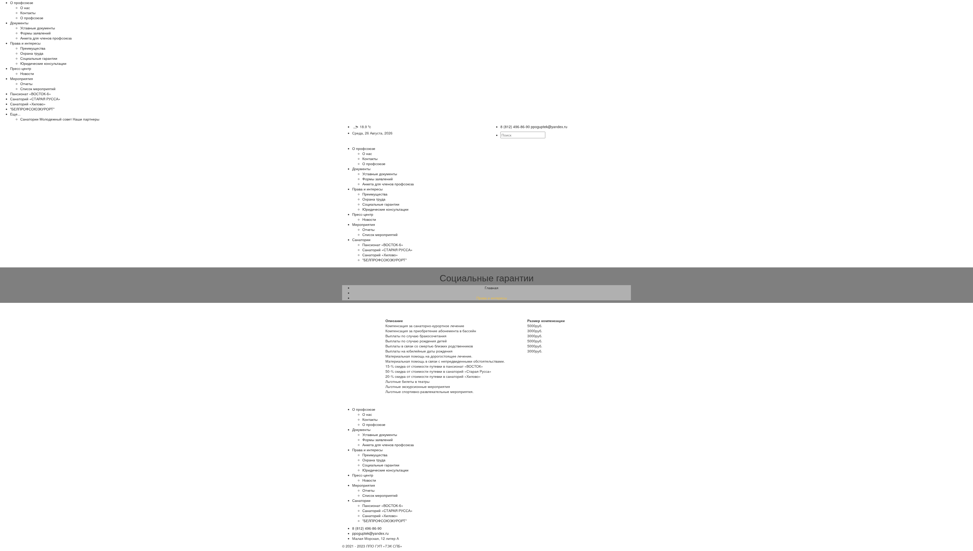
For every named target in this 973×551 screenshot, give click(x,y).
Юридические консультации (43, 63)
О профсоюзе (21, 2)
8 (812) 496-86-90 (367, 528)
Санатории (29, 119)
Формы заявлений (35, 32)
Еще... (15, 113)
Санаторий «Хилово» (28, 103)
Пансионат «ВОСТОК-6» (30, 93)
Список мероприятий (37, 88)
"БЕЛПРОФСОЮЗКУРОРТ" (32, 108)
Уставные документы (37, 27)
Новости (27, 73)
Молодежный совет (56, 119)
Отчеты (26, 83)
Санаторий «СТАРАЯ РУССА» (35, 98)
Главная (491, 287)
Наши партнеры (86, 119)
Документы (19, 22)
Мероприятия (21, 78)
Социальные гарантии (38, 58)
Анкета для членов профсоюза (46, 38)
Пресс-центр (20, 68)
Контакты (27, 12)
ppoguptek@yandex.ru (370, 533)
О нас (25, 7)
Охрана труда (31, 53)
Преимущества (32, 48)
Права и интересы (25, 43)
